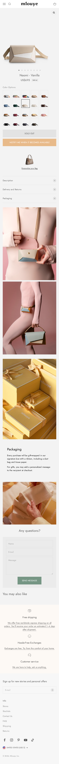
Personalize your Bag (30, 168)
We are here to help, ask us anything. (29, 667)
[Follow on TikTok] (32, 740)
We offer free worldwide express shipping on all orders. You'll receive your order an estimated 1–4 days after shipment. (29, 626)
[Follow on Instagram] (11, 740)
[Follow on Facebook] (4, 740)
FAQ (5, 721)
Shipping (7, 726)
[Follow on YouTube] (25, 740)
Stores (5, 706)
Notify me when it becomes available (30, 142)
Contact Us (7, 716)
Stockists (6, 711)
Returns (6, 731)
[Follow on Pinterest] (18, 740)
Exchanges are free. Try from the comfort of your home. (29, 648)
